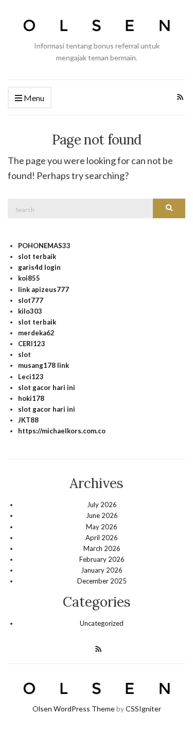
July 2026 (102, 504)
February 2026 (102, 559)
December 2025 (102, 581)
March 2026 (101, 548)
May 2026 (101, 527)
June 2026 (102, 515)
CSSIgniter (143, 708)
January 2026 (101, 570)
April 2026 (101, 537)
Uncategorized (102, 623)
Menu (33, 98)
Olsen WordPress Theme (73, 708)
